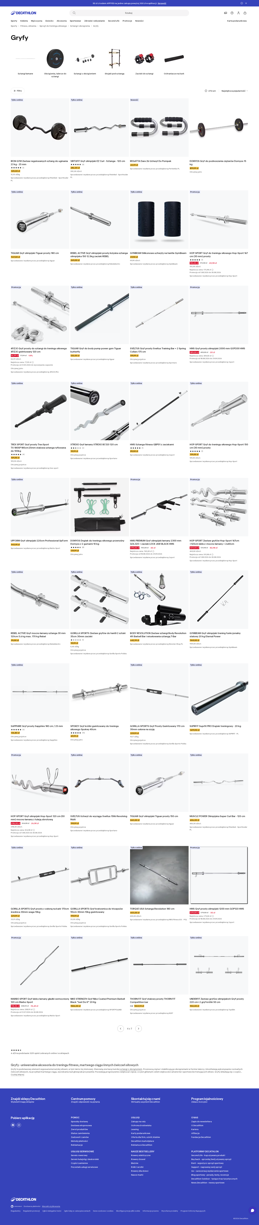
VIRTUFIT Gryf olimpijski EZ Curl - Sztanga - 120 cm (97, 161)
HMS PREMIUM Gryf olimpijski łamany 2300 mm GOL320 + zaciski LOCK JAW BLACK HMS (155, 542)
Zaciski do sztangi (144, 73)
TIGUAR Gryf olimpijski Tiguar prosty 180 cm (35, 253)
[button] (212, 270)
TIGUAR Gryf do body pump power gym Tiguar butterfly (95, 350)
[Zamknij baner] (246, 3)
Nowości (139, 21)
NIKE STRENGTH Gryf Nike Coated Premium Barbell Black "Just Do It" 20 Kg (97, 1000)
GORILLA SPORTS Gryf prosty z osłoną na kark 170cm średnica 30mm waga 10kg (40, 910)
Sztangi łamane (25, 73)
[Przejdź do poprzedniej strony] (120, 1028)
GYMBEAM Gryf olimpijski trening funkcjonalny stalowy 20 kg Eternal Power (215, 635)
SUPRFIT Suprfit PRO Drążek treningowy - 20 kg (215, 726)
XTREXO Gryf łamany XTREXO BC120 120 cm (94, 444)
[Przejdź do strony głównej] (23, 13)
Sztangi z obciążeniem (85, 73)
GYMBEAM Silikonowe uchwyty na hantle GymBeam (158, 253)
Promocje (127, 21)
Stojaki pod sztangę (114, 73)
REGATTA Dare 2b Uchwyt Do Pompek (150, 161)
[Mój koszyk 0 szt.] (245, 13)
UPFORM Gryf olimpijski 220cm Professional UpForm (39, 540)
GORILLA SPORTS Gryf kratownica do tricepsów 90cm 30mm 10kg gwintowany (96, 910)
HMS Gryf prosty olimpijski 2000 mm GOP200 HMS (217, 348)
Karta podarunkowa (237, 21)
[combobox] (235, 90)
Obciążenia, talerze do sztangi (55, 75)
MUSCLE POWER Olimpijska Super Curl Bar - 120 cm (217, 816)
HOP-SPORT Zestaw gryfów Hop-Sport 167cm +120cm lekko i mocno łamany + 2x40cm (214, 542)
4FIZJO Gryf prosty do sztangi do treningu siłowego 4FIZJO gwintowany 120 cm (39, 350)
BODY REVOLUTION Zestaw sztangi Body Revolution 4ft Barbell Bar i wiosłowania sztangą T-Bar (158, 635)
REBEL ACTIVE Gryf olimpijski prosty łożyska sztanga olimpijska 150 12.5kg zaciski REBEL (99, 255)
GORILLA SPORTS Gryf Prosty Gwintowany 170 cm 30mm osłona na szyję (157, 728)
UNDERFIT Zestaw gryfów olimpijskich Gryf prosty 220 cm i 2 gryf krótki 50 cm (217, 1000)
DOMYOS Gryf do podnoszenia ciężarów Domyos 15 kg (218, 163)
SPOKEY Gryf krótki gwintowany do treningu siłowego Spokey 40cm (94, 728)
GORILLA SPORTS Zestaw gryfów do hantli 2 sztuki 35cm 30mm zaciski (98, 635)
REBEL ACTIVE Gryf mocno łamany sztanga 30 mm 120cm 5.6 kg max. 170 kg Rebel (38, 635)
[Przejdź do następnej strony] (138, 1028)
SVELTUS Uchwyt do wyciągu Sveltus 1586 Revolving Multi (98, 818)
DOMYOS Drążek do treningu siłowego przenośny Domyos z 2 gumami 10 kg (97, 542)
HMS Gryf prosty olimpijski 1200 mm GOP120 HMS (217, 908)
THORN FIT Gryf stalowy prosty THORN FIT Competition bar (152, 1000)
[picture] (40, 127)
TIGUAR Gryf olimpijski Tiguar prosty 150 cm (154, 816)
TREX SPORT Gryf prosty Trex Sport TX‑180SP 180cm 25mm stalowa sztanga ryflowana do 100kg (38, 447)
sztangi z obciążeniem (131, 1069)
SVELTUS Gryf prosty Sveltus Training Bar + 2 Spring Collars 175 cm (158, 350)
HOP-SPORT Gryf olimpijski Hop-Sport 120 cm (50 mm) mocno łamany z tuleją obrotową (38, 818)
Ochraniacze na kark (174, 73)
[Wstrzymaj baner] (242, 3)
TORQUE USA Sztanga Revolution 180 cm (152, 908)
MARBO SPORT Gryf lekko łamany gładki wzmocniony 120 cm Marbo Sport (40, 1000)
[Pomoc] (232, 13)
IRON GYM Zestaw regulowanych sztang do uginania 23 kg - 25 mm (39, 163)
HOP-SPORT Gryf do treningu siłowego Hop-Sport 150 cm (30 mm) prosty (219, 446)
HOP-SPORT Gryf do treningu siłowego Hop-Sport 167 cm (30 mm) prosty (219, 255)
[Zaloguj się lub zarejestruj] (238, 13)
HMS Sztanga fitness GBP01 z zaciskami (152, 444)
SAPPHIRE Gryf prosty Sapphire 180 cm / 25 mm (37, 726)
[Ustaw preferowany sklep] (225, 13)
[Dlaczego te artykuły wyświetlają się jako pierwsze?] (206, 90)
